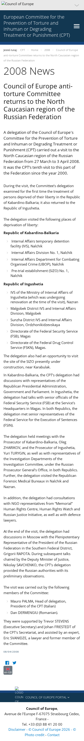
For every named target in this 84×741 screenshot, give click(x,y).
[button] (42, 5)
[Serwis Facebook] (7, 663)
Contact (53, 734)
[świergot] (14, 663)
